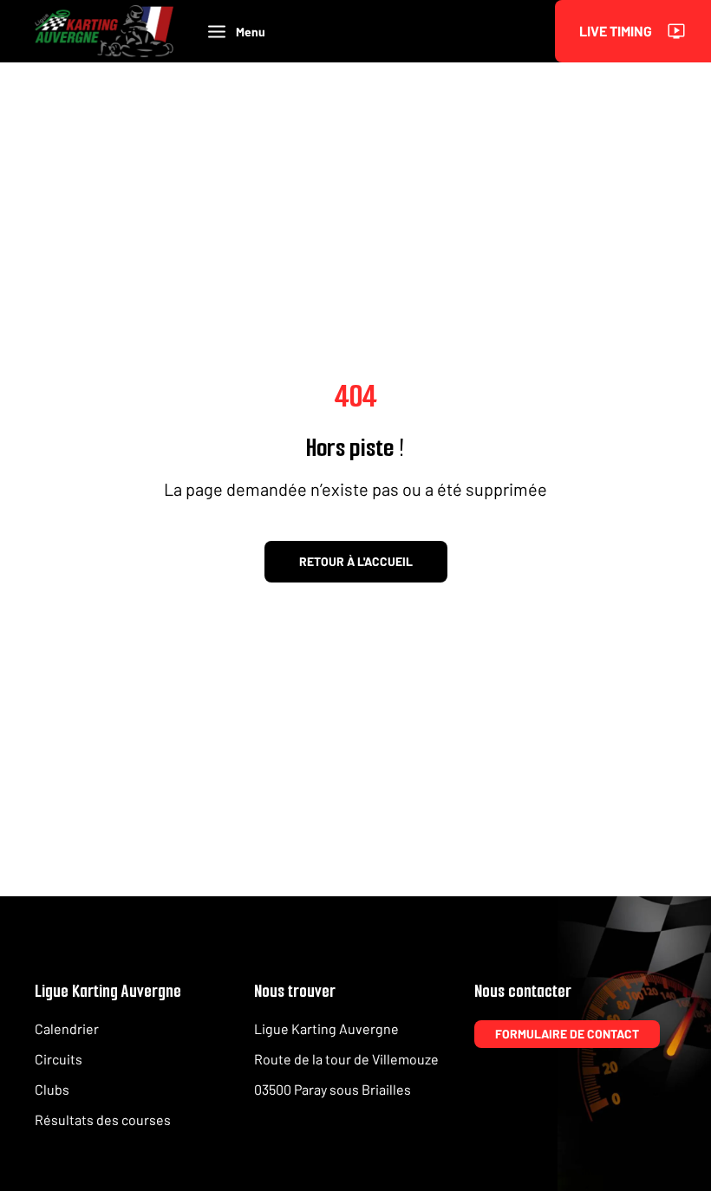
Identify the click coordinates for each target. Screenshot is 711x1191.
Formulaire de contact (567, 1033)
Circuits (58, 1059)
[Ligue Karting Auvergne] (104, 31)
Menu (250, 31)
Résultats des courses (103, 1119)
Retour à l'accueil (356, 561)
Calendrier (67, 1028)
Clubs (52, 1089)
